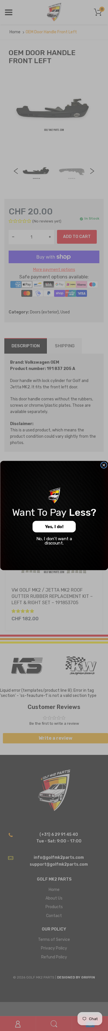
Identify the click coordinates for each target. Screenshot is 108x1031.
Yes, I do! (54, 526)
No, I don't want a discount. (54, 541)
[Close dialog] (104, 465)
